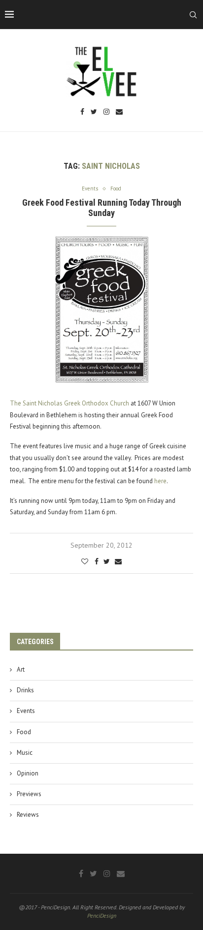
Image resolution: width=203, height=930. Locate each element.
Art (21, 669)
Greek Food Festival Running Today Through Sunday (101, 207)
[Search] (193, 14)
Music (25, 752)
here (160, 481)
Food (24, 732)
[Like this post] (84, 561)
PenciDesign (101, 915)
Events (26, 711)
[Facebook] (82, 112)
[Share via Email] (118, 561)
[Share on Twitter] (106, 561)
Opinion (27, 773)
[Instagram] (106, 112)
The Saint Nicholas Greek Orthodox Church (69, 403)
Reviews (28, 814)
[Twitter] (94, 112)
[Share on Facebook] (97, 561)
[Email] (119, 112)
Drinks (25, 690)
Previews (29, 794)
